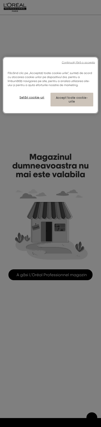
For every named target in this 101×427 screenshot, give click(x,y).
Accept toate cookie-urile (72, 99)
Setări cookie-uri (31, 97)
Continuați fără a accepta (78, 62)
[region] (51, 85)
